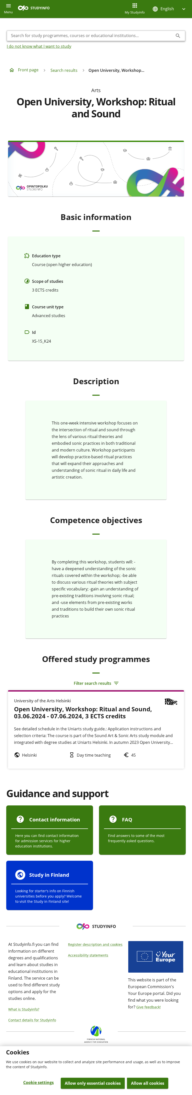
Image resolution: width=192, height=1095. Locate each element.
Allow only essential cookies (93, 1083)
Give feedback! (148, 1007)
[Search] (178, 36)
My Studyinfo (135, 12)
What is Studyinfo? (23, 1009)
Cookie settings (38, 1082)
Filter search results (92, 683)
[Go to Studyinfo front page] (36, 9)
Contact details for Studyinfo (32, 1020)
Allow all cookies (147, 1083)
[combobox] (92, 36)
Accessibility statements (88, 955)
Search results (64, 70)
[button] (169, 9)
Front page (28, 70)
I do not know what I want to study (39, 46)
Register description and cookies (95, 944)
